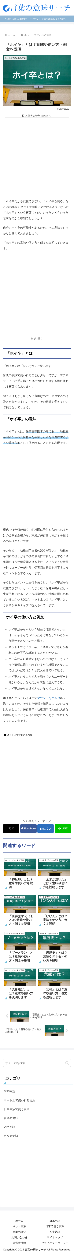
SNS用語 (55, 1220)
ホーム (19, 1220)
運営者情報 (19, 1242)
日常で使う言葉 (55, 1226)
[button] (67, 1063)
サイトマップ (55, 1237)
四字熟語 (55, 1231)
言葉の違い (19, 1231)
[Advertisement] (37, 158)
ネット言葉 (19, 1226)
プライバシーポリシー (55, 1242)
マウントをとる (47, 698)
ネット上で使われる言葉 (19, 735)
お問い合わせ (19, 1237)
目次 (33, 338)
